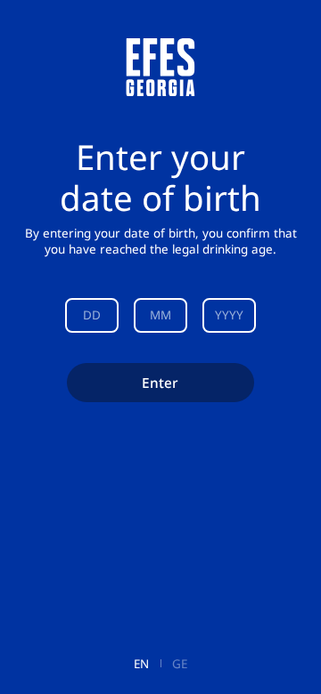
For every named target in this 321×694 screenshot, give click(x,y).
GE (179, 664)
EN (141, 664)
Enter (160, 382)
